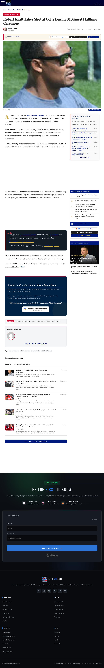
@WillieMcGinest (28, 234)
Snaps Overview (59, 613)
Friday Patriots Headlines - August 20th (82, 133)
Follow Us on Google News (59, 37)
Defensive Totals (7, 651)
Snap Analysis (6, 632)
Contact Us (57, 644)
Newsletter (94, 37)
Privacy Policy (59, 663)
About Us (57, 632)
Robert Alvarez (12, 28)
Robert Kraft (36, 351)
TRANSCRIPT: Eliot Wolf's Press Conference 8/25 (83, 259)
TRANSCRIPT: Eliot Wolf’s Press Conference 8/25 (32, 370)
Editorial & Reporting (74, 663)
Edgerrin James (25, 351)
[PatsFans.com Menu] (3, 3)
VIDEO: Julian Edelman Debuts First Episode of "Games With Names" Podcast (81, 148)
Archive (4, 621)
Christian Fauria (14, 351)
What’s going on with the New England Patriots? (80, 154)
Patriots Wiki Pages (8, 617)
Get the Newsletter (85, 235)
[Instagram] (44, 591)
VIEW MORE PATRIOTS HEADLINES (36, 441)
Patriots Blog (11, 10)
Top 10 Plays (6, 644)
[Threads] (60, 591)
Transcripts (6, 613)
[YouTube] (65, 591)
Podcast (56, 636)
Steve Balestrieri (22, 384)
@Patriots (53, 234)
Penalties (57, 617)
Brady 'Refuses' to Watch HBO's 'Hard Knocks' (81, 143)
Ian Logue (20, 372)
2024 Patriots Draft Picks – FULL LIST (85, 200)
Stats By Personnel (8, 640)
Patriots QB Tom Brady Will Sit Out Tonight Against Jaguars (82, 138)
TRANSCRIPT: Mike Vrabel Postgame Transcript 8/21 (79, 129)
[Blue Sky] (55, 591)
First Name (10, 523)
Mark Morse (21, 399)
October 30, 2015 (51, 245)
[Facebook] (49, 591)
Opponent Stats (59, 605)
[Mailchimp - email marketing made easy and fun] (52, 557)
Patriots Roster (7, 609)
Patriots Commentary (23, 10)
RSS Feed (99, 663)
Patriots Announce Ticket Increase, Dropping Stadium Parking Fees (85, 205)
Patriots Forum (7, 602)
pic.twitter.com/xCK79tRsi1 (21, 241)
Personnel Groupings (8, 636)
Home (5, 10)
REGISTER (100, 4)
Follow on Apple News (79, 37)
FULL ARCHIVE (85, 157)
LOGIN (94, 4)
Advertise (88, 663)
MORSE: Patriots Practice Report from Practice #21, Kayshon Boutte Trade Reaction (33, 395)
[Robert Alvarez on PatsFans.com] (5, 29)
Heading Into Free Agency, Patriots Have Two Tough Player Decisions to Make (85, 216)
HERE (22, 267)
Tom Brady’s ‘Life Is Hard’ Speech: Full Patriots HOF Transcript (86, 210)
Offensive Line (58, 609)
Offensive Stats (58, 602)
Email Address (11, 533)
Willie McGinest (46, 351)
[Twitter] (39, 591)
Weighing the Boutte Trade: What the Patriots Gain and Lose (36, 381)
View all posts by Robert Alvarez (36, 344)
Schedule (5, 605)
